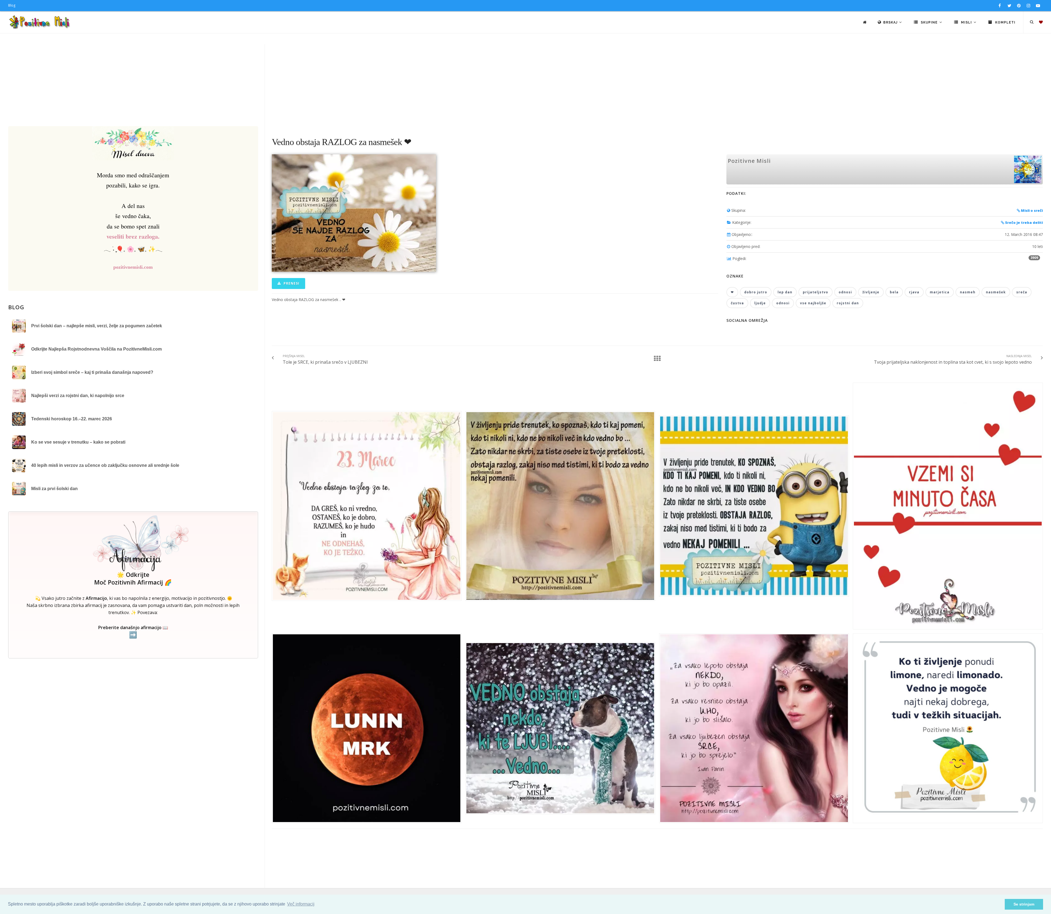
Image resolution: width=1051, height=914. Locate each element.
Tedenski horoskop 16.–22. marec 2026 (71, 418)
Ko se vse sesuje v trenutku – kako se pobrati (78, 442)
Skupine (929, 22)
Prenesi (290, 283)
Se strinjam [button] (1024, 904)
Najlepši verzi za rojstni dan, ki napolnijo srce (77, 395)
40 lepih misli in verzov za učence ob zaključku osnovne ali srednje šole (105, 465)
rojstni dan (848, 303)
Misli (966, 22)
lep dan (785, 292)
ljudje (760, 303)
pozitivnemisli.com (133, 267)
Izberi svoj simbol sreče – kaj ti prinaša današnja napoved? (92, 372)
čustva (737, 303)
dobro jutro (755, 292)
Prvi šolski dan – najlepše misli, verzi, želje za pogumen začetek (96, 325)
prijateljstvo (815, 292)
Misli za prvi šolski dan (54, 488)
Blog (11, 5)
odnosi (845, 292)
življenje (870, 292)
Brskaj (891, 22)
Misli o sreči (1031, 210)
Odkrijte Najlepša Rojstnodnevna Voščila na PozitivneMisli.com (96, 349)
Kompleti (1004, 22)
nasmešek (996, 292)
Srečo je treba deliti (1023, 222)
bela (894, 292)
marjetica (939, 292)
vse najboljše (813, 303)
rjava (914, 292)
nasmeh (967, 292)
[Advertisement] (525, 85)
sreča (1021, 292)
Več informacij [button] (300, 904)
